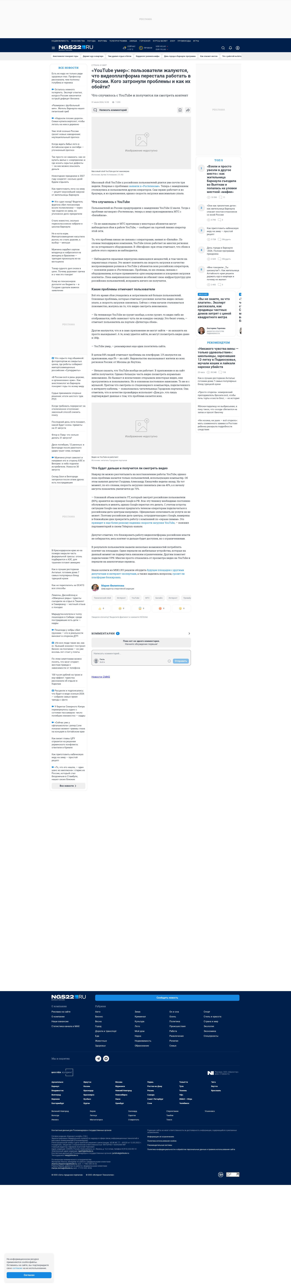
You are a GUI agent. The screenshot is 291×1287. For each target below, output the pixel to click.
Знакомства (78, 41)
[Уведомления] (230, 48)
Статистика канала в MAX (65, 1026)
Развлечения (176, 1036)
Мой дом (139, 1031)
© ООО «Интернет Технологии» (100, 1175)
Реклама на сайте (61, 1011)
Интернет (121, 598)
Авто (97, 1011)
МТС (147, 598)
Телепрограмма (118, 41)
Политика (174, 1021)
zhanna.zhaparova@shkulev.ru (64, 1164)
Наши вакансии (60, 1021)
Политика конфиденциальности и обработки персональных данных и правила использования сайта (191, 1149)
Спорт (207, 1011)
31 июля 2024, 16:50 (100, 102)
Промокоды (184, 41)
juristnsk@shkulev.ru (120, 1153)
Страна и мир (211, 1021)
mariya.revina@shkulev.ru (62, 1168)
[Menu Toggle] (53, 48)
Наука (138, 1036)
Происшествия (177, 1026)
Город (98, 1026)
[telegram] (98, 1059)
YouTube (135, 598)
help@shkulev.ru (71, 1155)
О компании (58, 1016)
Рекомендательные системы (159, 1145)
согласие (17, 1268)
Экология (209, 1026)
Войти (102, 662)
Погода (91, 41)
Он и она (174, 1011)
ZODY (172, 41)
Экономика (210, 1031)
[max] (106, 1059)
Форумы (102, 41)
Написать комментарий (113, 110)
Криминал (140, 1016)
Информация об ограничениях (160, 1137)
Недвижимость (60, 41)
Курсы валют (160, 41)
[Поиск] (223, 48)
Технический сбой (102, 598)
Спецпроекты (211, 1036)
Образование (142, 1045)
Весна (98, 1021)
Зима (137, 1011)
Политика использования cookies (161, 1141)
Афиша (133, 41)
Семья (172, 1045)
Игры (196, 41)
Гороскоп (145, 41)
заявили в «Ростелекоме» (144, 186)
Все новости (69, 67)
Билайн (159, 598)
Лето (137, 1026)
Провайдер (188, 598)
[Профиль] (237, 48)
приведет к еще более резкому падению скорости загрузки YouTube (133, 522)
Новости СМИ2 (101, 676)
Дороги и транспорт (106, 1031)
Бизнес (99, 1016)
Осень (172, 1016)
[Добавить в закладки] (180, 110)
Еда (97, 1036)
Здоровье (100, 1045)
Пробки (146, 48)
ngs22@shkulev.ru (85, 1151)
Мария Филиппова (112, 585)
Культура (139, 1021)
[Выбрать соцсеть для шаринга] (188, 110)
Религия (173, 1040)
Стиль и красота (212, 1016)
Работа (173, 1031)
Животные (101, 1040)
